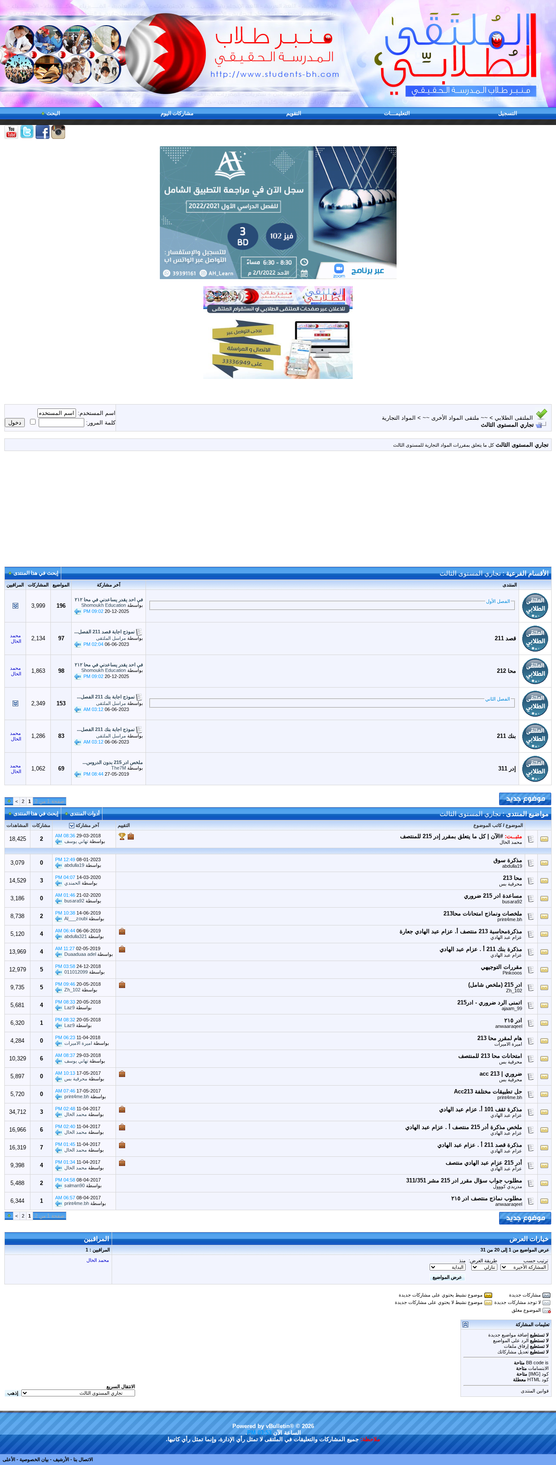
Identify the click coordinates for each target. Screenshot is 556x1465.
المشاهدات (17, 825)
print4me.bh (509, 919)
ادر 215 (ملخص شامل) (495, 984)
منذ (462, 1260)
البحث (53, 113)
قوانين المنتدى (535, 1390)
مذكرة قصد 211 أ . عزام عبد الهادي (479, 1145)
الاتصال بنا (83, 1459)
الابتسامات (538, 1368)
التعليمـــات (397, 113)
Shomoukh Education (103, 605)
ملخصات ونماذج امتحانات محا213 (482, 913)
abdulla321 (75, 936)
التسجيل (507, 113)
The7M (118, 767)
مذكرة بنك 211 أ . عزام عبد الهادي (481, 949)
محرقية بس (510, 883)
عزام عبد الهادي (506, 937)
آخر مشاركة (87, 825)
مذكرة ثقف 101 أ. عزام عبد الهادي (480, 1109)
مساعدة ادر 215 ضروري (493, 895)
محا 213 (512, 878)
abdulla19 (512, 866)
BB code (535, 1362)
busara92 (512, 901)
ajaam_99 (512, 1008)
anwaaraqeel (508, 1026)
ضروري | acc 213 (501, 1073)
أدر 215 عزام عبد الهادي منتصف (484, 1162)
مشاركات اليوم (177, 113)
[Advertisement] (278, 512)
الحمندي (72, 883)
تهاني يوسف (76, 841)
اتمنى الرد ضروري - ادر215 (489, 1002)
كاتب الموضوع (487, 825)
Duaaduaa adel (80, 954)
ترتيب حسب (535, 1260)
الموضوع (514, 825)
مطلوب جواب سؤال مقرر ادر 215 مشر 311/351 (464, 1180)
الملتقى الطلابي (514, 418)
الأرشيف (61, 1459)
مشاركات (41, 825)
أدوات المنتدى (84, 813)
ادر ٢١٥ (513, 1020)
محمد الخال (511, 842)
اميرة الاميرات (508, 1044)
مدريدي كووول (507, 1186)
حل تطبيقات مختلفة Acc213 (488, 1091)
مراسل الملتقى (111, 638)
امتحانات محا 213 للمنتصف (490, 1056)
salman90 (74, 1185)
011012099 (76, 971)
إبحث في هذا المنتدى (35, 573)
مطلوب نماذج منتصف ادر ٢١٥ (486, 1198)
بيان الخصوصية (34, 1459)
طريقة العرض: (483, 1260)
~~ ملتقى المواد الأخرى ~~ (455, 418)
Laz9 (69, 1007)
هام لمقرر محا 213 (499, 1038)
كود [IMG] (539, 1373)
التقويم (293, 113)
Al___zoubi (75, 918)
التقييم (124, 825)
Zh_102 (514, 990)
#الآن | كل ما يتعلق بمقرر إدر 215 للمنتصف (451, 836)
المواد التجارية (399, 418)
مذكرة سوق (507, 860)
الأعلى (9, 1459)
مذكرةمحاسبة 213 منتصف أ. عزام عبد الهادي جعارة (461, 931)
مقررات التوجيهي (501, 967)
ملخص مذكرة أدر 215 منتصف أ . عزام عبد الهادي (463, 1127)
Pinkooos (512, 972)
